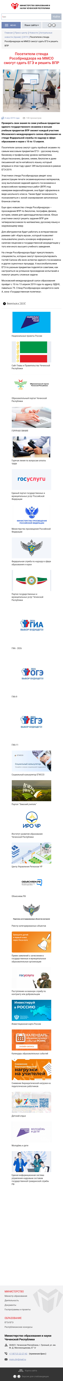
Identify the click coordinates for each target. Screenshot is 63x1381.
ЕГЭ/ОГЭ (9, 1322)
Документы (10, 1305)
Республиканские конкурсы (19, 1327)
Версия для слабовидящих (35, 1376)
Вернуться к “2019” (16, 303)
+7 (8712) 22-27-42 (18, 1354)
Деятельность (12, 1300)
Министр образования (16, 1296)
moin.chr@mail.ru (17, 1359)
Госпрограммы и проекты (18, 1309)
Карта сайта (31, 1370)
